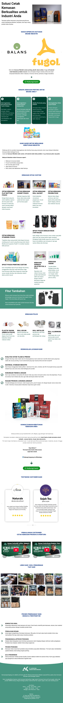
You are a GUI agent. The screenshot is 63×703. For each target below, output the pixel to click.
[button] (2, 52)
